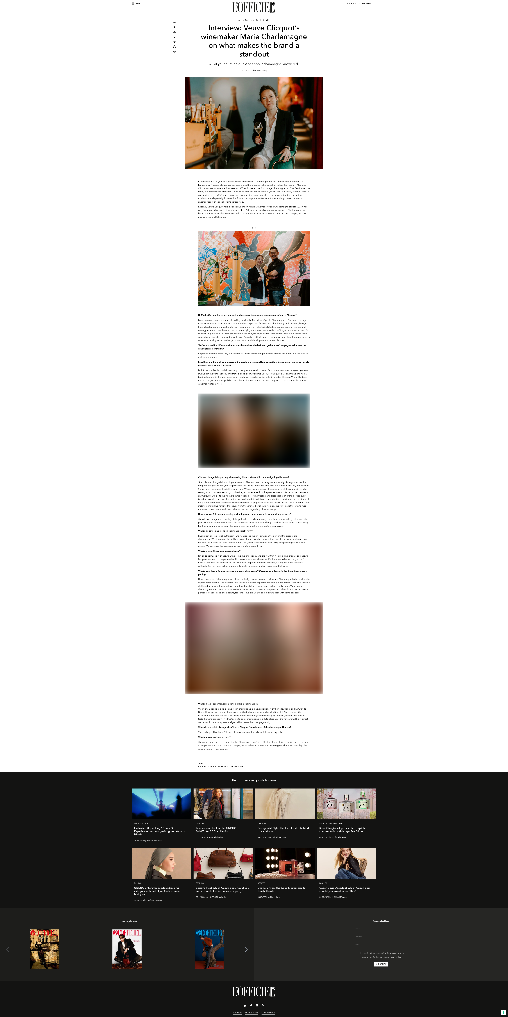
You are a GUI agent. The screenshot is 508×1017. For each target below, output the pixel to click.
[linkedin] (174, 37)
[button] (307, 268)
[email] (174, 22)
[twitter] (174, 42)
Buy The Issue (353, 4)
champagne (236, 766)
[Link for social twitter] (245, 1006)
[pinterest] (174, 32)
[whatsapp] (174, 47)
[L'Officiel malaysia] (254, 7)
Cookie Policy (268, 1012)
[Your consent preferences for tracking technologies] (503, 1012)
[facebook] (174, 27)
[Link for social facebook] (251, 1006)
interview (223, 766)
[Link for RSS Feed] (262, 1005)
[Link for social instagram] (257, 1006)
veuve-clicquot (207, 766)
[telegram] (174, 52)
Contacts (237, 1012)
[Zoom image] (254, 431)
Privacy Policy (395, 957)
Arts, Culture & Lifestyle (254, 20)
